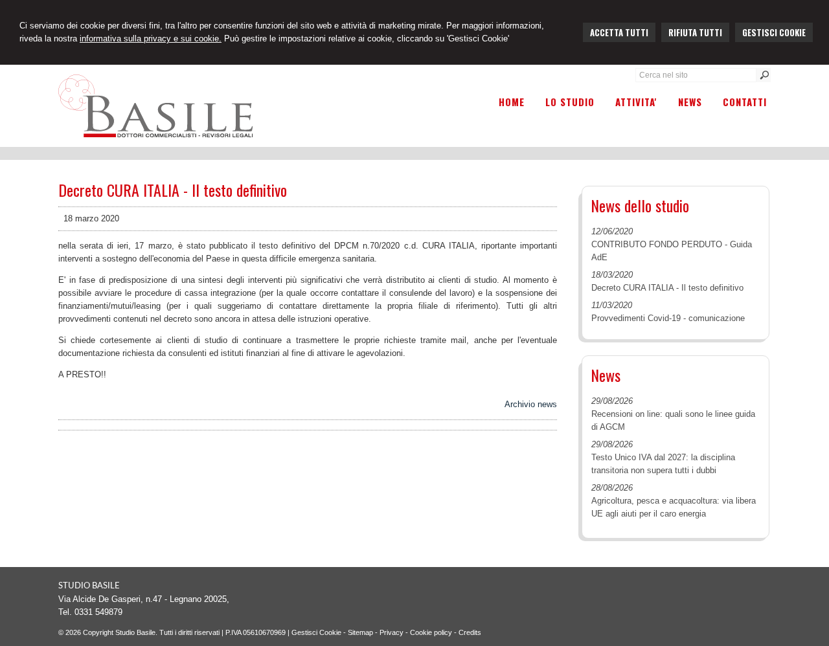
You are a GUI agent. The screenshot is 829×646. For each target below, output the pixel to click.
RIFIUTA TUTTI (695, 32)
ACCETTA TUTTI (619, 32)
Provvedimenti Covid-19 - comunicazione (668, 318)
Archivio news (531, 404)
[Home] (155, 134)
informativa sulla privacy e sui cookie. (150, 38)
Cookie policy (431, 632)
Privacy (391, 632)
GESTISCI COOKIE (774, 32)
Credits (470, 632)
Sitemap (360, 632)
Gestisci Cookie (316, 632)
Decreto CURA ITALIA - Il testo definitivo (667, 288)
